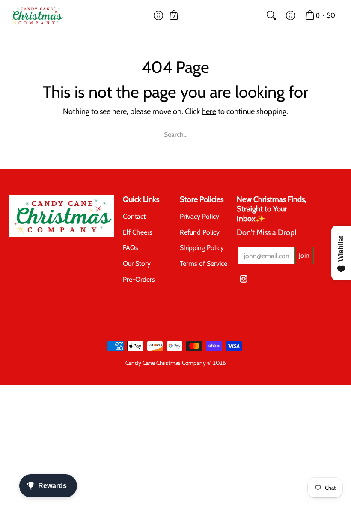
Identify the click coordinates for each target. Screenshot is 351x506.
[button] (158, 15)
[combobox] (175, 134)
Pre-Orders (139, 279)
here (209, 111)
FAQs (130, 248)
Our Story (137, 263)
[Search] (271, 15)
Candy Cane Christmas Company (165, 362)
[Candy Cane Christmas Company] (36, 15)
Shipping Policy (202, 248)
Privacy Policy (199, 216)
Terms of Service (203, 263)
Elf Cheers (137, 232)
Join (304, 255)
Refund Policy (200, 232)
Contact (134, 216)
